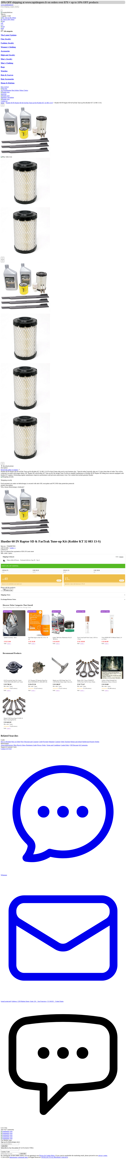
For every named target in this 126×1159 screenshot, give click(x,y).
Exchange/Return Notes (8, 599)
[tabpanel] (63, 512)
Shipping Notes (5, 595)
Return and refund (76, 742)
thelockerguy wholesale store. (19, 1157)
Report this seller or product (9, 470)
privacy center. (102, 1155)
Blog (15, 745)
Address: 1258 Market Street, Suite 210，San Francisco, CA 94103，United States (37, 1001)
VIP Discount (74, 745)
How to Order (15, 742)
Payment (45, 742)
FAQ (10, 749)
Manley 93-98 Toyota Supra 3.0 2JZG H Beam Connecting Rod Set (13, 719)
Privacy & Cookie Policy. (47, 1155)
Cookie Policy (65, 745)
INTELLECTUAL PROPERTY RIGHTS (54, 1157)
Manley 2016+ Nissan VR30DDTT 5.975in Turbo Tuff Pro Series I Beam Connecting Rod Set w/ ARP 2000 (86, 681)
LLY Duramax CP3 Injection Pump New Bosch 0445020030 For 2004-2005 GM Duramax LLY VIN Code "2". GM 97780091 (37, 681)
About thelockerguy (7, 745)
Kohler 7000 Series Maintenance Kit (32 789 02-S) (62, 638)
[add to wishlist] (1, 590)
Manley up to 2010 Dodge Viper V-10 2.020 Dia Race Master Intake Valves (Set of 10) (62, 681)
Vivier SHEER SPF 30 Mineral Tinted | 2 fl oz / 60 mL (112, 638)
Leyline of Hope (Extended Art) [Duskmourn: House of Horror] (109, 681)
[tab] (63, 487)
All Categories (83, 745)
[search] (1, 11)
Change (121, 557)
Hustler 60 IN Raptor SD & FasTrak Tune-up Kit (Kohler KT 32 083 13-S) (29, 103)
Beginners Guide (31, 745)
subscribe (4, 1146)
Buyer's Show (21, 745)
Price (22, 742)
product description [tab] (7, 485)
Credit (41, 742)
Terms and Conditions (53, 745)
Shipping (51, 742)
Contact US (4, 749)
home (2, 103)
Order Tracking (65, 742)
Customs (57, 742)
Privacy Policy (41, 745)
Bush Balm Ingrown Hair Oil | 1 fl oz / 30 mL (38, 638)
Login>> (9, 643)
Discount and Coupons (31, 742)
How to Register (6, 742)
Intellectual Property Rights (90, 742)
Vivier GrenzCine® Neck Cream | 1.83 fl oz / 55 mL (87, 638)
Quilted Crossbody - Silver (10, 637)
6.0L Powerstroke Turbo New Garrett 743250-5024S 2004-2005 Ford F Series (13, 681)
